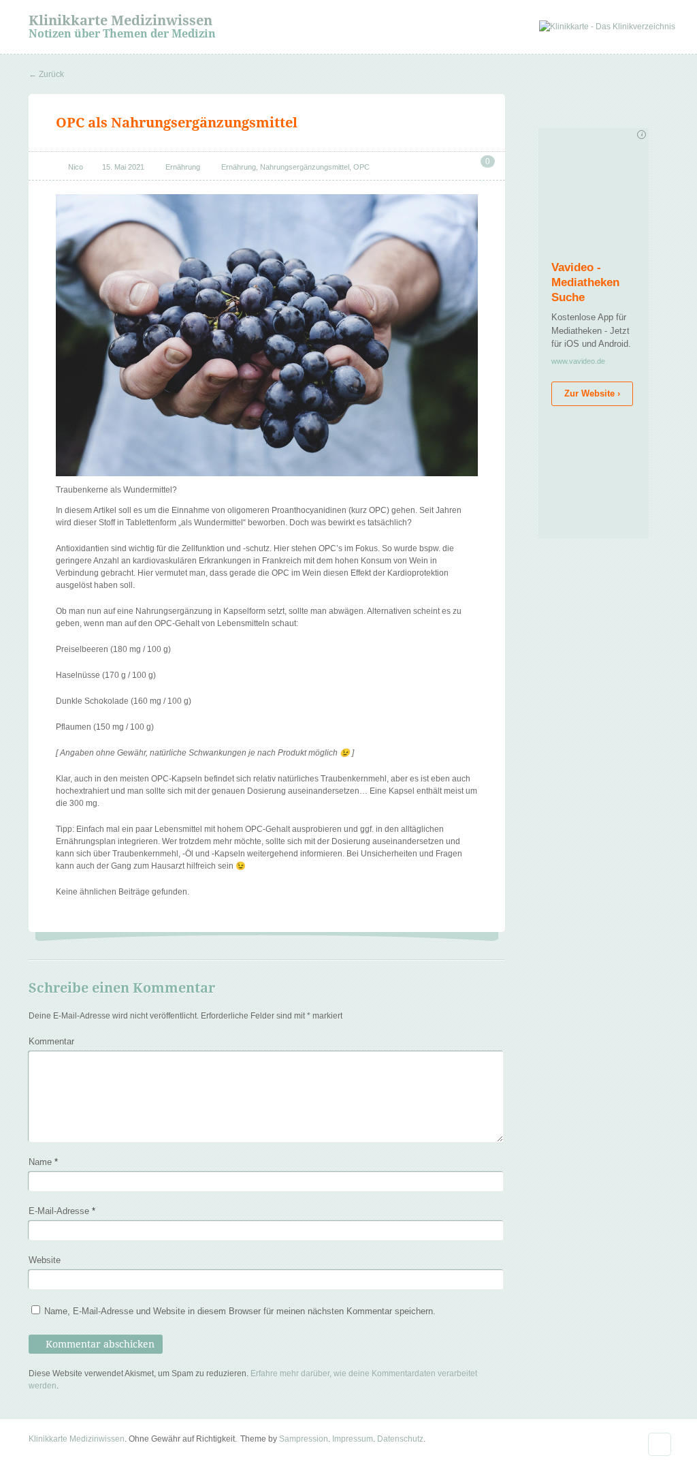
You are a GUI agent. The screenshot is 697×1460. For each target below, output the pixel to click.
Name (43, 1162)
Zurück (46, 74)
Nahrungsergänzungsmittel (304, 167)
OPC (361, 167)
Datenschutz (400, 1439)
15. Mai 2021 (123, 167)
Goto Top (659, 1444)
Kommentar (51, 1041)
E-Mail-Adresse (62, 1211)
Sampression (303, 1439)
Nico (75, 167)
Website (45, 1260)
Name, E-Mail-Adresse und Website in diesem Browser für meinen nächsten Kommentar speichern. (240, 1311)
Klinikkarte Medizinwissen (120, 20)
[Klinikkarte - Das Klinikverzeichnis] (607, 26)
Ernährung (182, 167)
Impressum (352, 1439)
